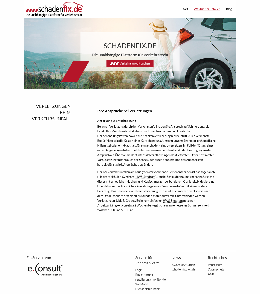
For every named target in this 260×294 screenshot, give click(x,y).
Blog (229, 9)
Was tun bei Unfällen (207, 9)
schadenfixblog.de (183, 269)
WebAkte (141, 284)
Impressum (215, 264)
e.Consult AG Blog (183, 264)
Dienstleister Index (147, 288)
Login (138, 270)
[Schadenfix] (54, 9)
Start (185, 9)
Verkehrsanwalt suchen (135, 63)
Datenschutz (216, 269)
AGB (211, 274)
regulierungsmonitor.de (148, 279)
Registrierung (144, 274)
